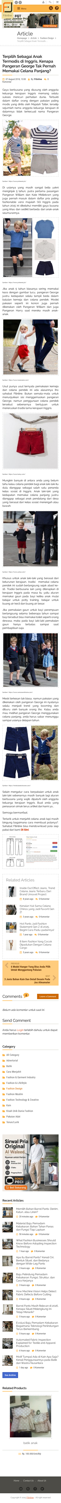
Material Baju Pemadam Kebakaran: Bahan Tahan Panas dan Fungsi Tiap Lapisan (35, 1226)
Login (20, 1030)
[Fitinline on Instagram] (28, 1488)
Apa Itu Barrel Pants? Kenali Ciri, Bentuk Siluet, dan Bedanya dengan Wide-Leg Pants (35, 1260)
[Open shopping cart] (56, 2)
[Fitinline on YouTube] (21, 1488)
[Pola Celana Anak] (30, 851)
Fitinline (30, 1497)
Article (34, 38)
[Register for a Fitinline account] (43, 2)
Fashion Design (47, 38)
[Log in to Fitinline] (50, 2)
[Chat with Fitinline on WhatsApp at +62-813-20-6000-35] (16, 2)
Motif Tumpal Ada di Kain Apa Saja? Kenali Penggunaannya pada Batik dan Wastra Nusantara (37, 1360)
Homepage (22, 38)
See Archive (10, 1375)
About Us (42, 1480)
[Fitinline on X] (43, 1488)
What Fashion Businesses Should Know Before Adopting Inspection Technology (36, 1243)
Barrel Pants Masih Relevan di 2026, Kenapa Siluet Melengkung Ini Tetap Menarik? (37, 1309)
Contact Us (28, 1480)
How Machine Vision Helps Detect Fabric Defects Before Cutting (36, 1293)
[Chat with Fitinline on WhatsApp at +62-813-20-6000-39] (20, 2)
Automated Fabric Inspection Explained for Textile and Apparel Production (35, 1343)
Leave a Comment (48, 996)
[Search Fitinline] (51, 8)
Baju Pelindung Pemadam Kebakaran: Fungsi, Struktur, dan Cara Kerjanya (35, 1277)
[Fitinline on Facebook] (35, 1488)
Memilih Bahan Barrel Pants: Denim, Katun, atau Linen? (37, 1210)
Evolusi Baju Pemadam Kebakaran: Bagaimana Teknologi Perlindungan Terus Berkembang (37, 1326)
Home (17, 1480)
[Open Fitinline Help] (57, 8)
